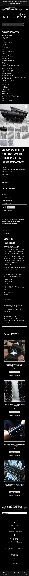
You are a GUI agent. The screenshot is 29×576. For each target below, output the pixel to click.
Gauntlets (21, 219)
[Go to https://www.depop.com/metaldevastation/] (18, 17)
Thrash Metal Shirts (7, 70)
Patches (4, 62)
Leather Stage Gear (8, 221)
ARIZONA (4, 77)
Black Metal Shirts (7, 42)
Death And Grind (21, 77)
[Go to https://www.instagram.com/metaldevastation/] (11, 17)
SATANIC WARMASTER (8, 81)
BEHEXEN (4, 86)
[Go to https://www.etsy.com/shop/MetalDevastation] (25, 17)
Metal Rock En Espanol (8, 79)
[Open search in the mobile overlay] (14, 24)
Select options (14, 372)
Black (9, 77)
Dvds (3, 49)
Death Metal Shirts (7, 48)
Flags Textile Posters (8, 51)
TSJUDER (4, 82)
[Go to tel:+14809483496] (4, 17)
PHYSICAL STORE (7, 98)
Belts (3, 41)
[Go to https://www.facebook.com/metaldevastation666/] (8, 17)
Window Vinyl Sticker (8, 75)
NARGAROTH (5, 84)
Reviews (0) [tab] (6, 233)
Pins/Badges (5, 64)
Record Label (14, 563)
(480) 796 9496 (14, 525)
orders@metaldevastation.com (14, 531)
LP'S (11, 73)
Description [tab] (6, 230)
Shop (14, 561)
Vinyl (8, 73)
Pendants (11, 57)
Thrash (13, 77)
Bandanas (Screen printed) (9, 95)
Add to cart (11, 207)
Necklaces (4, 57)
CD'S (3, 46)
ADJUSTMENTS (7, 201)
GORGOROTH (5, 88)
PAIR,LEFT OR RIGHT (8, 188)
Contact (14, 566)
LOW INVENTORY (7, 100)
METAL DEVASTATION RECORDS (11, 97)
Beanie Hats (5, 90)
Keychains (4, 91)
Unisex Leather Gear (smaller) (10, 72)
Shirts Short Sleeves (7, 68)
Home (14, 558)
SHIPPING (5, 182)
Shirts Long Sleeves (7, 35)
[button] (26, 106)
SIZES (4, 194)
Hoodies (4, 53)
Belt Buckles (5, 39)
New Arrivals (5, 58)
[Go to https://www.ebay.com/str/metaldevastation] (14, 17)
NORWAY (14, 223)
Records (4, 73)
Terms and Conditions (14, 569)
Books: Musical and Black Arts (10, 66)
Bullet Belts (5, 44)
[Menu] (27, 9)
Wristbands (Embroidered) (9, 93)
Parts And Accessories (8, 60)
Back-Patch (5, 37)
